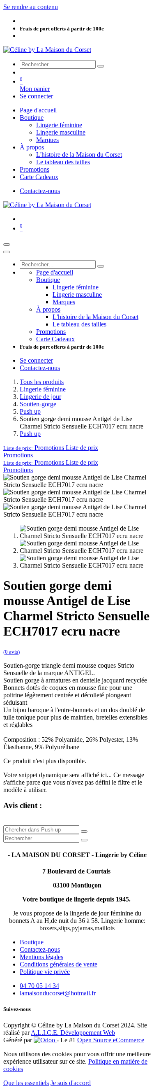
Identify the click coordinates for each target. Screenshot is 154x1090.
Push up (30, 411)
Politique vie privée (45, 971)
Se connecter (36, 96)
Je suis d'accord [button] (71, 1082)
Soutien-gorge (38, 404)
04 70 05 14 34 (39, 985)
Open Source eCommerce (110, 1039)
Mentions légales (41, 956)
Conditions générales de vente (58, 964)
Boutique (32, 942)
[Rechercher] (100, 66)
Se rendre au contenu (30, 6)
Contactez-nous (40, 190)
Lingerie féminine (43, 389)
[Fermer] (6, 252)
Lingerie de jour (40, 396)
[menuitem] (38, 110)
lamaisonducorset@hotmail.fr (58, 993)
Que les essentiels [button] (26, 1082)
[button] (50, 447)
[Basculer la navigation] (6, 244)
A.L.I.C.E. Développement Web (73, 1032)
